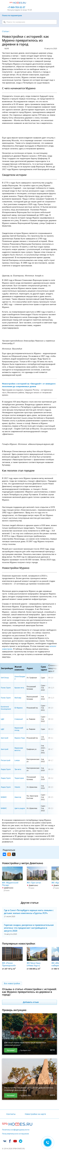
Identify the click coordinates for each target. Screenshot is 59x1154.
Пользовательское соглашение (15, 1134)
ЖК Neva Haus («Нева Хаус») (33, 964)
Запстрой (4, 738)
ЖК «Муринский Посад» (10, 883)
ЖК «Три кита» (34, 882)
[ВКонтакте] (4, 854)
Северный (19, 719)
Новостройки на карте (35, 1114)
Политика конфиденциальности (15, 1130)
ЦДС (2, 719)
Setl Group (5, 678)
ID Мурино (19, 708)
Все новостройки (12, 983)
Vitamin (17, 787)
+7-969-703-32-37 (16, 7)
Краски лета (19, 688)
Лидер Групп (6, 769)
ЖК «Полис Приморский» (9, 964)
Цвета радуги (20, 808)
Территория (19, 778)
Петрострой (5, 760)
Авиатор (18, 797)
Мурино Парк (20, 738)
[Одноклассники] (9, 854)
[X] (13, 854)
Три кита (18, 769)
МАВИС (4, 797)
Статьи (5, 31)
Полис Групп (6, 688)
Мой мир (18, 698)
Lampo (17, 760)
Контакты (11, 1114)
